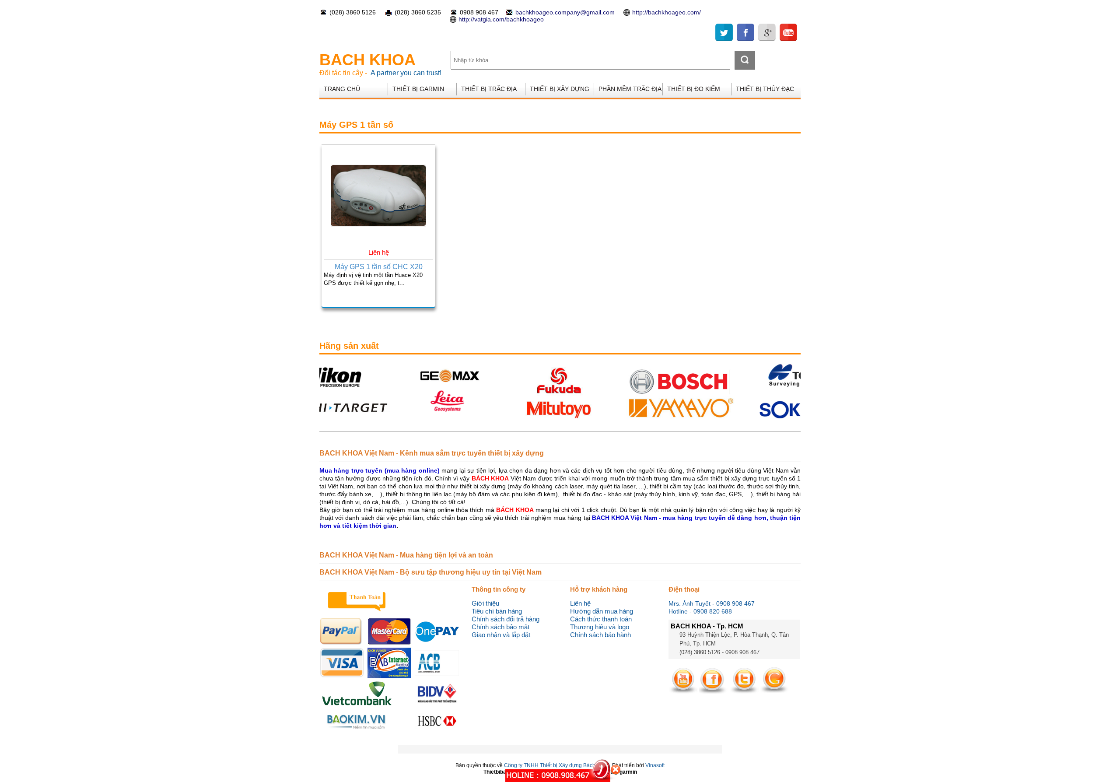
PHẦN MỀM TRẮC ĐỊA (630, 88)
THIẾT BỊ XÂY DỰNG (559, 88)
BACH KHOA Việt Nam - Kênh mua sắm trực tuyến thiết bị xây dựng (431, 453)
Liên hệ (580, 603)
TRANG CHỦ (342, 88)
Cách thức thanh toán (601, 619)
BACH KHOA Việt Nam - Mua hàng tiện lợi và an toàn (406, 555)
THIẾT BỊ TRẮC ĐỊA (489, 88)
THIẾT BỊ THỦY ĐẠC (765, 88)
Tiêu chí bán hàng (497, 611)
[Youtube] (788, 32)
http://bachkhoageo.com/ (666, 12)
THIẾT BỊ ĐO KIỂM (693, 88)
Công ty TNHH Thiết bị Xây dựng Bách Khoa (556, 765)
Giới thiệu (485, 603)
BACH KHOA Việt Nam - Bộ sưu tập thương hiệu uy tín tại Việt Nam (430, 572)
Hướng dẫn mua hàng (601, 611)
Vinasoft (655, 765)
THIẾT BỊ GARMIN (418, 88)
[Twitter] (724, 32)
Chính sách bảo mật (500, 627)
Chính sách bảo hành (600, 634)
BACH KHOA (367, 60)
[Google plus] (767, 32)
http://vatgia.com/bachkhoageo (501, 19)
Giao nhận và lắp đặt (501, 634)
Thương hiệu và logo (599, 627)
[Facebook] (746, 32)
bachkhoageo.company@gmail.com (565, 12)
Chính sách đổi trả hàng (505, 619)
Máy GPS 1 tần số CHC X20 (379, 266)
